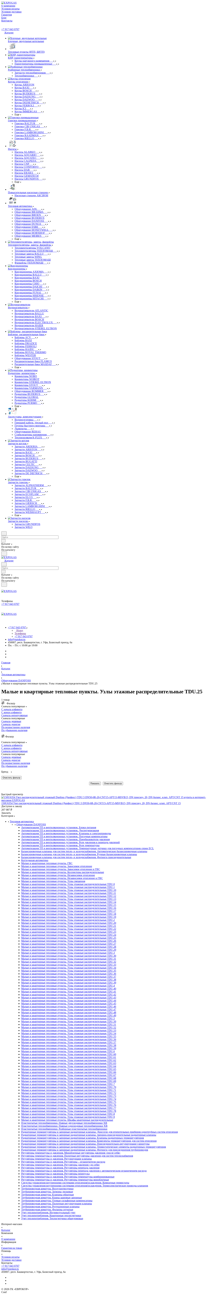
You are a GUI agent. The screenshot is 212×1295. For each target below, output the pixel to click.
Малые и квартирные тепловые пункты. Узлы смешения (53, 881)
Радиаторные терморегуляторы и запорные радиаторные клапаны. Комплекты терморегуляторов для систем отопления (89, 1140)
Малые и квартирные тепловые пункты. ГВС (47, 863)
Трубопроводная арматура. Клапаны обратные (47, 1194)
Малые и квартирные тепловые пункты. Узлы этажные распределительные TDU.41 (68, 991)
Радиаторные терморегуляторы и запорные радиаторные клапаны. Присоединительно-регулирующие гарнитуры (85, 1143)
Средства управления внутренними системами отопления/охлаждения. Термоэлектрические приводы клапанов (84, 1185)
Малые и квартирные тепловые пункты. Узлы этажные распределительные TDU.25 (68, 937)
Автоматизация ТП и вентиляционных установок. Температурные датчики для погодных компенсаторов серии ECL (87, 848)
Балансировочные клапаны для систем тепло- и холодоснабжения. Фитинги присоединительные (76, 857)
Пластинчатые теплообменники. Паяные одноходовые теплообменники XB (64, 1126)
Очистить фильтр (113, 783)
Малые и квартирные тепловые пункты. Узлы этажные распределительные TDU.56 (68, 1039)
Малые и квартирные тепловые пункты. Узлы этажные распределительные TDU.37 (68, 976)
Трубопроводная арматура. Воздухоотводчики (47, 1188)
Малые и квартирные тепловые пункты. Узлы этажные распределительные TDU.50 (68, 1021)
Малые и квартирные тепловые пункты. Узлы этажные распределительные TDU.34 (68, 967)
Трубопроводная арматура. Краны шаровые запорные (51, 1197)
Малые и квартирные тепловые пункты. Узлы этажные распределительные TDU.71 (68, 1090)
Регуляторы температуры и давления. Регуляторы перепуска (55, 1173)
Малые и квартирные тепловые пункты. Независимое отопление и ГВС (62, 878)
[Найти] (4, 553)
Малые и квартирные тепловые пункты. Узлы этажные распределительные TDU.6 (68, 1051)
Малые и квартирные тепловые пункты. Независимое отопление (58, 875)
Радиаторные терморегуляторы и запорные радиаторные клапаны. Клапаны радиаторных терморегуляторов (82, 1137)
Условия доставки (11, 1260)
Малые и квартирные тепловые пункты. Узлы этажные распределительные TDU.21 (68, 926)
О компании (8, 1239)
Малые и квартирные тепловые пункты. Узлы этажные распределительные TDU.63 (68, 1063)
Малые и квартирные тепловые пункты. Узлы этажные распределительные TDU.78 (68, 1111)
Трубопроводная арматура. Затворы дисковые (47, 1191)
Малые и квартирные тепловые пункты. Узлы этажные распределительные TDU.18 (68, 914)
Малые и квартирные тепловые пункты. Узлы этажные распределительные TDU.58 (68, 1045)
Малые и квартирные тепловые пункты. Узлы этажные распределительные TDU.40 (68, 988)
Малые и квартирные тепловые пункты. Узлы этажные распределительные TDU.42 (68, 994)
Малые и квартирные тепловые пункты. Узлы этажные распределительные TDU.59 (68, 1048)
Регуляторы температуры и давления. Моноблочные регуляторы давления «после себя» (70, 1152)
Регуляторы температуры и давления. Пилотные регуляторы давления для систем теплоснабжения (77, 1155)
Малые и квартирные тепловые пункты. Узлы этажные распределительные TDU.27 (68, 943)
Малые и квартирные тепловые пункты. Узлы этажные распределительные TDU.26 (68, 940)
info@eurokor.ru (16, 639)
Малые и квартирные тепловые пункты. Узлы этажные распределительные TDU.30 (68, 955)
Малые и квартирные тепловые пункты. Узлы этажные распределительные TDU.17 (68, 911)
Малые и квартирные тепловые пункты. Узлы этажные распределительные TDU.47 (68, 1009)
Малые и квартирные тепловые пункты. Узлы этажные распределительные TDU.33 (68, 964)
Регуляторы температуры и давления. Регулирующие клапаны (56, 1158)
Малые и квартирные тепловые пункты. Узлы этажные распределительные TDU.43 (68, 997)
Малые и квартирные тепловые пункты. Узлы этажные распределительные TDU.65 (68, 1069)
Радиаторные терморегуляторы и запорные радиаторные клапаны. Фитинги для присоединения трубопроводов (84, 1149)
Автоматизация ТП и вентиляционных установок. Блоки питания (58, 827)
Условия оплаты (10, 1257)
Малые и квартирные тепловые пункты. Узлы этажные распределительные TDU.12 (68, 896)
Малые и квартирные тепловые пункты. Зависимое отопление (56, 866)
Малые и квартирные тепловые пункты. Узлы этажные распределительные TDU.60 (68, 1054)
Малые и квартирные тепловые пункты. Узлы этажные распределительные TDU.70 (68, 1087)
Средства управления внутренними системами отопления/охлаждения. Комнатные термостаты (75, 1182)
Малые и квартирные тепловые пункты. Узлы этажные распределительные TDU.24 (68, 934)
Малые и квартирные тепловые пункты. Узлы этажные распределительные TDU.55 (68, 1036)
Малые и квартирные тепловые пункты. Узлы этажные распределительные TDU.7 (68, 1084)
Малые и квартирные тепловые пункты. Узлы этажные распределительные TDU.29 (68, 949)
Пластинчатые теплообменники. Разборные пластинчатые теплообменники (64, 1129)
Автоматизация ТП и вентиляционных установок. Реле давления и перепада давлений (70, 842)
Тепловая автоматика (22, 821)
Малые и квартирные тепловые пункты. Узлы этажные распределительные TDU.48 (68, 1012)
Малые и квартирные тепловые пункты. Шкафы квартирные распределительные (67, 1120)
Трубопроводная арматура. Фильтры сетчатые (47, 1209)
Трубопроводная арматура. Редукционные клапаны (50, 1206)
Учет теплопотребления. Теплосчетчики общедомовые (52, 1218)
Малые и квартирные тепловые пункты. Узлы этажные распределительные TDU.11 (68, 893)
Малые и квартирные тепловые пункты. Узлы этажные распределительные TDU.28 (68, 946)
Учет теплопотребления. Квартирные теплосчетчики (51, 1215)
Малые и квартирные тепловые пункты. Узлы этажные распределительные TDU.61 (68, 1057)
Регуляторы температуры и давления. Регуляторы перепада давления (60, 1167)
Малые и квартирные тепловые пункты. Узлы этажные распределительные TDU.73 (68, 1096)
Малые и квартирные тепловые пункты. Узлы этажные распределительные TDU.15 (68, 905)
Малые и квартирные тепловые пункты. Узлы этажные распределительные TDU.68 (68, 1078)
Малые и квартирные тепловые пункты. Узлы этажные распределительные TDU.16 (68, 908)
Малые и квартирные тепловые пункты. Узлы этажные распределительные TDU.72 (68, 1093)
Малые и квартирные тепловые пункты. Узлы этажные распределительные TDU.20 (68, 923)
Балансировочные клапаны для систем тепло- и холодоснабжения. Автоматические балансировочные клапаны (84, 851)
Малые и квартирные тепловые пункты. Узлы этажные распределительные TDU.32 (68, 961)
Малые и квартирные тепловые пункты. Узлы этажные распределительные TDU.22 (68, 929)
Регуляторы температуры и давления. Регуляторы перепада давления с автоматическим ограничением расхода (84, 1170)
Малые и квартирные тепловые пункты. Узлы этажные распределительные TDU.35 (68, 970)
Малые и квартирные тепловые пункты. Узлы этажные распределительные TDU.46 (68, 1006)
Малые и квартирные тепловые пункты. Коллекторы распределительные (62, 872)
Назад (19, 630)
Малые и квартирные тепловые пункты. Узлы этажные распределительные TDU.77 (68, 1108)
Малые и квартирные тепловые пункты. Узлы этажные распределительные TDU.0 (68, 884)
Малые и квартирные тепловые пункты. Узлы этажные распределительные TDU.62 (68, 1060)
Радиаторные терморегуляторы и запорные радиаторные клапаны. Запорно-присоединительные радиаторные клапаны (88, 1134)
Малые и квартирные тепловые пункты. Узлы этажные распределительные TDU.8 (68, 1114)
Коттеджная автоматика (34, 860)
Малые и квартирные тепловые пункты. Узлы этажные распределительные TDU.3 (68, 952)
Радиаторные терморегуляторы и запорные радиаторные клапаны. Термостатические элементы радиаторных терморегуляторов (93, 1146)
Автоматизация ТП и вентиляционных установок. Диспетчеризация (60, 830)
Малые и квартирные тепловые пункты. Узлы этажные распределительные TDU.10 (68, 890)
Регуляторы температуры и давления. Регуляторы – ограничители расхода (63, 1161)
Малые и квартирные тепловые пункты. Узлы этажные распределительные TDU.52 (68, 1027)
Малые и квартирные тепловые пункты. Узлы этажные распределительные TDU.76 (68, 1105)
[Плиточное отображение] (2, 787)
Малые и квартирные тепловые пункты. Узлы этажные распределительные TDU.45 (68, 1003)
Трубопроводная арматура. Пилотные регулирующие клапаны (56, 1203)
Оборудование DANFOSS (31, 824)
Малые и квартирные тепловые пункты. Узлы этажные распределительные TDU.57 (68, 1042)
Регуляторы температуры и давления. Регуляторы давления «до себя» (60, 1164)
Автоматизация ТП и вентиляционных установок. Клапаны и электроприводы (66, 833)
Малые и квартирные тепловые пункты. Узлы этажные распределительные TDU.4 (68, 985)
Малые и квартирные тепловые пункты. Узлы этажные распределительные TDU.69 (68, 1081)
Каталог (5, 1230)
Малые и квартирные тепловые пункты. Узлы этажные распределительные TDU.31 (68, 958)
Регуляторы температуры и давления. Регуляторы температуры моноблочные (65, 1179)
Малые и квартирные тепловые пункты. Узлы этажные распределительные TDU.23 (68, 931)
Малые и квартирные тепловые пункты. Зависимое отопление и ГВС (60, 869)
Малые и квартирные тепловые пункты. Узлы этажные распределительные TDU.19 (68, 917)
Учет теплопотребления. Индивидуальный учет (48, 1212)
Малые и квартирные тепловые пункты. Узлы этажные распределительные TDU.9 (68, 1117)
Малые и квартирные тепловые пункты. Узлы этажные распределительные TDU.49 (68, 1015)
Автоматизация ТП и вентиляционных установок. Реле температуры (60, 845)
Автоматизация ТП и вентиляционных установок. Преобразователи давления (65, 839)
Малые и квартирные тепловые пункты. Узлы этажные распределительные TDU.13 (68, 899)
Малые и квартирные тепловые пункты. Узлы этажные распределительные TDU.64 (68, 1066)
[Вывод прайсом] (7, 787)
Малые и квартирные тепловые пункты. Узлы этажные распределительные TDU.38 (68, 979)
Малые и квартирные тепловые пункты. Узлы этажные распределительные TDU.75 (68, 1102)
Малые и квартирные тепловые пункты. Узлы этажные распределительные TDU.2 (68, 920)
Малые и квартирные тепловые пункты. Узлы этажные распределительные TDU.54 (68, 1033)
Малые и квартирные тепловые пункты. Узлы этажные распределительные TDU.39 (68, 982)
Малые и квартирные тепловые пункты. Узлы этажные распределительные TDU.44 (68, 1000)
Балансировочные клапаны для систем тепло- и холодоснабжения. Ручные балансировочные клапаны (79, 854)
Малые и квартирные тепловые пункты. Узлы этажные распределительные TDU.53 (68, 1030)
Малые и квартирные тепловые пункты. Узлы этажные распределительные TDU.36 (68, 973)
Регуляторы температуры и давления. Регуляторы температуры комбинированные (67, 1176)
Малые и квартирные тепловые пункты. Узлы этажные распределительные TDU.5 (68, 1018)
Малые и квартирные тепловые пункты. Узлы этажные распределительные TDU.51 (68, 1024)
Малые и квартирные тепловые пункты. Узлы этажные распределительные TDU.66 (68, 1072)
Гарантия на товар (11, 1248)
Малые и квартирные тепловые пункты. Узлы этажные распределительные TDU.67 (68, 1075)
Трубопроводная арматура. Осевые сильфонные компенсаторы (56, 1200)
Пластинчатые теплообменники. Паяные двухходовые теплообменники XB (64, 1123)
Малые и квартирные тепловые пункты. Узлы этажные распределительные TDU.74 (68, 1099)
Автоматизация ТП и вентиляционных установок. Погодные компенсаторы (64, 836)
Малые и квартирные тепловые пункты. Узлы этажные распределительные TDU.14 (68, 902)
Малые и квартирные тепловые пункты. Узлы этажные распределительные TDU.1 (68, 887)
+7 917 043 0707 (10, 29)
